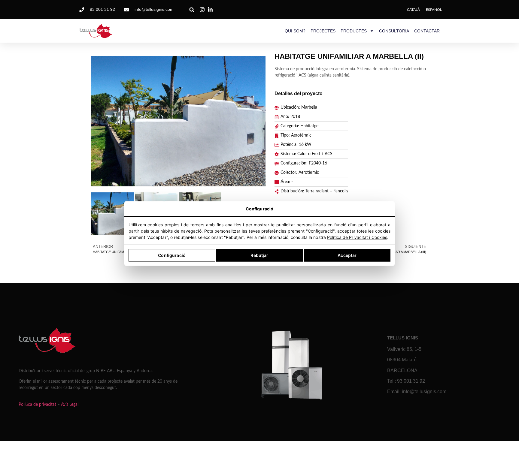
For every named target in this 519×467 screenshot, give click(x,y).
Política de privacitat (37, 404)
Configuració (172, 255)
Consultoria (394, 31)
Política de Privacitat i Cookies (357, 237)
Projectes (323, 31)
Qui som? (295, 31)
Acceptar (347, 255)
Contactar (427, 31)
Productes (354, 31)
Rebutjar (259, 255)
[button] (192, 10)
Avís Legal (69, 404)
